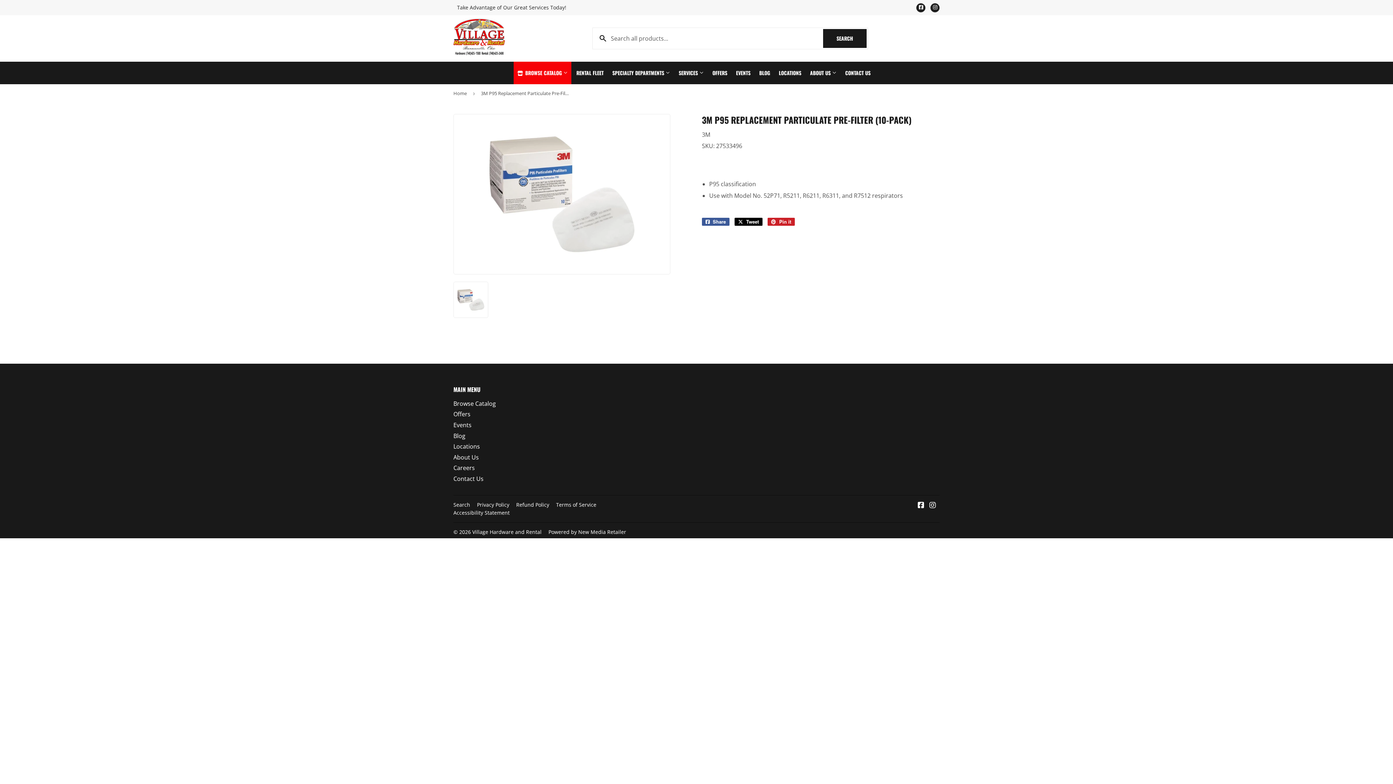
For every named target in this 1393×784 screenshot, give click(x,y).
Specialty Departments (639, 73)
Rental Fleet (590, 73)
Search (852, 38)
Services (689, 73)
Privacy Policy (493, 504)
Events (743, 73)
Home (460, 93)
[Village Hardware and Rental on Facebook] (921, 506)
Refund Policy (532, 504)
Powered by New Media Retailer (587, 531)
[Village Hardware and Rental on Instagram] (932, 506)
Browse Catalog (543, 73)
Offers (719, 73)
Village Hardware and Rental (507, 531)
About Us (821, 73)
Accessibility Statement (481, 512)
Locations (790, 73)
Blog (764, 73)
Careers (464, 468)
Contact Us (858, 73)
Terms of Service (576, 504)
